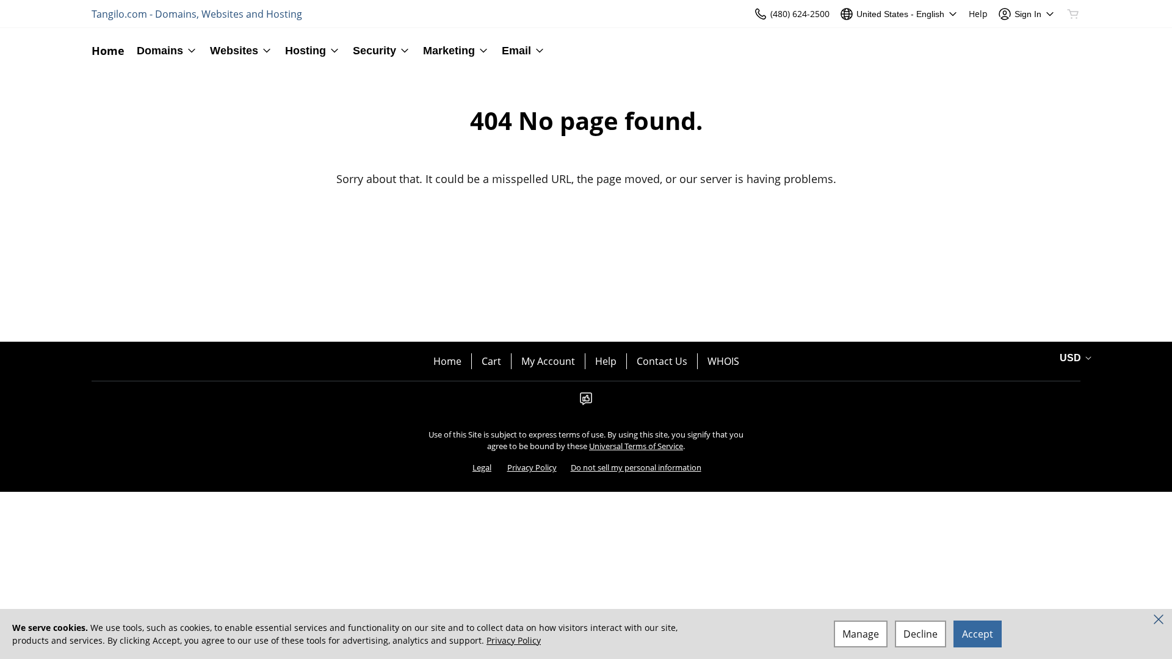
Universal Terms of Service (636, 446)
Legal (481, 467)
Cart (491, 361)
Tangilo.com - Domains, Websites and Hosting (197, 14)
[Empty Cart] (1074, 14)
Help (606, 361)
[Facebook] (586, 402)
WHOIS (723, 361)
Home (447, 361)
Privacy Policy (532, 467)
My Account (548, 361)
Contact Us (662, 361)
